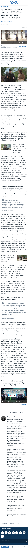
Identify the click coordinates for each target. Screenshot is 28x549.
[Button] (23, 28)
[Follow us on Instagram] (13, 532)
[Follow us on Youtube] (9, 532)
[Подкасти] (24, 532)
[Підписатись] (2, 536)
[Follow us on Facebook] (2, 532)
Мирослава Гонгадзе (6, 21)
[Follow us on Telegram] (16, 532)
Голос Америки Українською (12, 392)
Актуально (4, 6)
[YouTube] (12, 547)
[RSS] (20, 532)
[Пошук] (24, 547)
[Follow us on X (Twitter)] (6, 532)
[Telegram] (18, 547)
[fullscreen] (25, 42)
